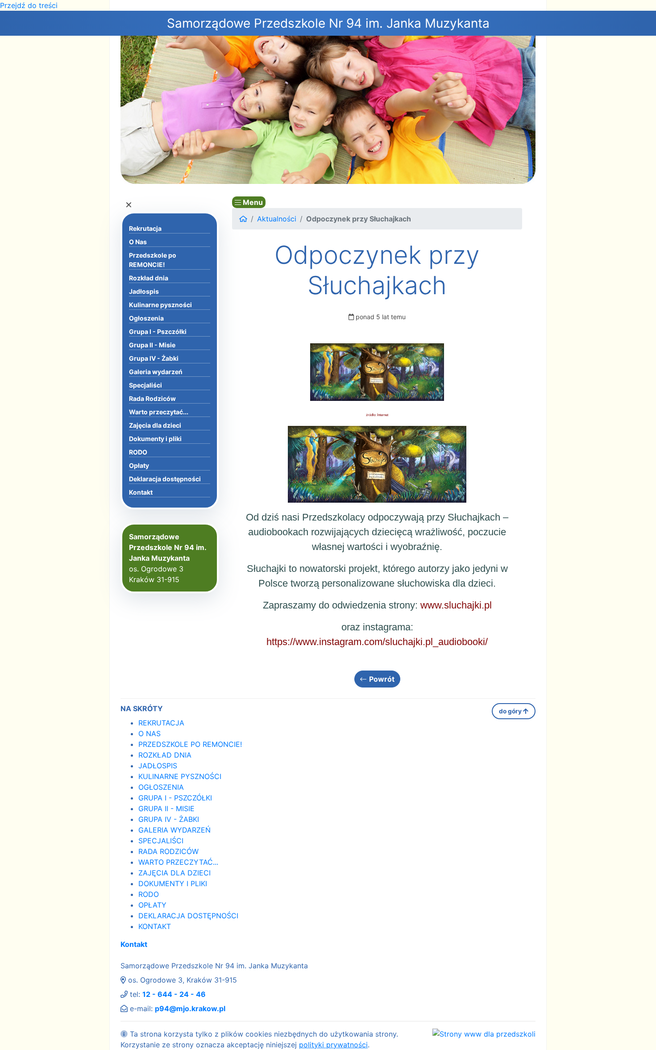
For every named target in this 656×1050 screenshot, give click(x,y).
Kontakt (141, 492)
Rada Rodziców (152, 398)
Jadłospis (144, 291)
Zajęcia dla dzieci (155, 425)
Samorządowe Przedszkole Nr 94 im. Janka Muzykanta (328, 23)
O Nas (138, 242)
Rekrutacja (145, 228)
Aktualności (276, 218)
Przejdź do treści (29, 5)
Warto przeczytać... (158, 412)
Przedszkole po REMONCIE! (152, 259)
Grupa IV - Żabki (154, 358)
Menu (252, 202)
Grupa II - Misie (152, 345)
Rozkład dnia (148, 278)
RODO (138, 452)
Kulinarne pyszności (160, 304)
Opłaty (139, 465)
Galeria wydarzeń (156, 371)
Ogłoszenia (146, 318)
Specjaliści (145, 385)
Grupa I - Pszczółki (158, 331)
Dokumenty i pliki (155, 438)
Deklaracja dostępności (165, 479)
